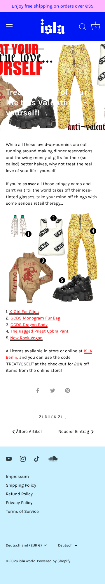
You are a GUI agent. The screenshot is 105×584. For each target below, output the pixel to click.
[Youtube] (9, 458)
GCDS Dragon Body (29, 324)
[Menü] (9, 26)
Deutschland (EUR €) (24, 545)
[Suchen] (82, 27)
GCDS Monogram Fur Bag (35, 318)
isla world (27, 561)
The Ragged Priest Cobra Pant (39, 331)
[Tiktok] (37, 458)
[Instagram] (23, 458)
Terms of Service (22, 511)
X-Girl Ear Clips (24, 311)
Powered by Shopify (53, 561)
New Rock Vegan (26, 337)
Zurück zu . (52, 416)
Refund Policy (19, 494)
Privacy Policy (19, 502)
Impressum (17, 476)
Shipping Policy (21, 485)
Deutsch (65, 545)
